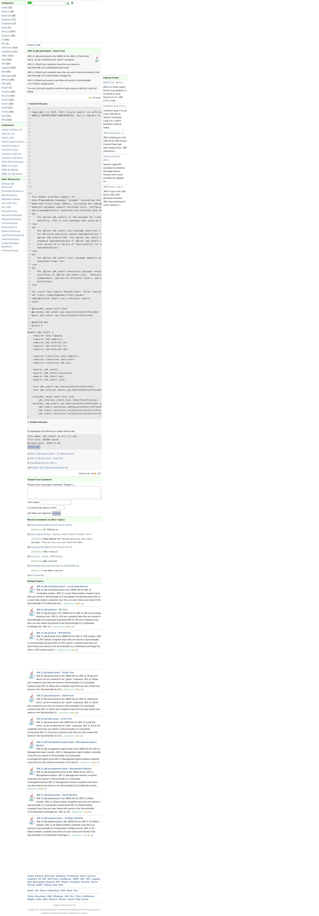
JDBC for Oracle (10, 166)
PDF (4, 84)
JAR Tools (7, 48)
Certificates (88, 896)
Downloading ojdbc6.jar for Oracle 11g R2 (51, 525)
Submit (56, 513)
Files (78, 896)
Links (39, 899)
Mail (4, 72)
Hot (37, 890)
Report (5, 88)
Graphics (6, 36)
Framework (7, 24)
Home (31, 45)
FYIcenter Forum (10, 251)
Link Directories (9, 223)
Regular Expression (11, 219)
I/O (3, 40)
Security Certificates (12, 215)
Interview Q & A (9, 227)
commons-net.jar (10, 150)
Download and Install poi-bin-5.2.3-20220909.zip (54, 566)
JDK (4, 60)
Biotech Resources (11, 231)
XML (4, 120)
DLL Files (6, 207)
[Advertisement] (13, 290)
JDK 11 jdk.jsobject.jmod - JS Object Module (52, 454)
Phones (62, 899)
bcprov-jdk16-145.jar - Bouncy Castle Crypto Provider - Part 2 (61, 534)
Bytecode (6, 16)
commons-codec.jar (11, 154)
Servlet (5, 104)
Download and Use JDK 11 (43, 463)
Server (5, 100)
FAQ (78, 899)
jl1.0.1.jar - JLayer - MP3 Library (46, 556)
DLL (72, 896)
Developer (40, 896)
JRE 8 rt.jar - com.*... (113, 187)
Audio (4, 7)
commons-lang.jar (10, 146)
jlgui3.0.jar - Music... (113, 82)
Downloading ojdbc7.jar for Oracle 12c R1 (51, 547)
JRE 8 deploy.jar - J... (114, 133)
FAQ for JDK (8, 138)
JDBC (4, 56)
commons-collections (12, 158)
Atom (69, 890)
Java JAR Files (9, 203)
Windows (58, 896)
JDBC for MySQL (10, 170)
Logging (6, 68)
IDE (3, 44)
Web (4, 116)
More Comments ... (37, 575)
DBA (49, 896)
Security (6, 96)
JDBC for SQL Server (12, 174)
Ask (76, 890)
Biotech (5, 11)
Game (4, 28)
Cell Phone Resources (13, 235)
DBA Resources (9, 195)
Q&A (45, 899)
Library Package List (12, 130)
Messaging (7, 76)
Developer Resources (12, 191)
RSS (63, 890)
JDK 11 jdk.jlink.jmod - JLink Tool (46, 458)
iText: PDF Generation (13, 162)
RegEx (31, 899)
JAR (66, 896)
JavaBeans (7, 52)
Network (6, 80)
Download (33, 447)
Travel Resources (10, 239)
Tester (31, 896)
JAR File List (8, 134)
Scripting (6, 92)
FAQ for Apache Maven (13, 142)
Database (6, 20)
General (6, 32)
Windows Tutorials (11, 199)
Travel (71, 899)
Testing (5, 112)
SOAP (5, 108)
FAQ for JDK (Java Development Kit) (50, 468)
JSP (4, 64)
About (43, 890)
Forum (84, 899)
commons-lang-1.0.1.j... (115, 106)
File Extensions (9, 211)
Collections (54, 890)
